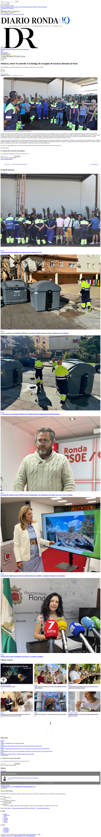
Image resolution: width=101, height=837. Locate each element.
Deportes (29, 6)
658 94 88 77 (33, 808)
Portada (2, 6)
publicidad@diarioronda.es (43, 808)
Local (5, 816)
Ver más (2, 740)
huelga (7, 159)
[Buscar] (2, 51)
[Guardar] (2, 54)
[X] (6, 54)
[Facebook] (9, 54)
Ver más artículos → (50, 782)
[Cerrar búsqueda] (17, 2)
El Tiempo (38, 6)
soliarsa (11, 159)
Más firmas (3, 771)
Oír (18, 11)
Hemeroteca (44, 6)
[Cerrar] (8, 4)
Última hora (7, 6)
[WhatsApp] (4, 54)
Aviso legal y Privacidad (30, 834)
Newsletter (11, 8)
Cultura (5, 820)
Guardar (14, 11)
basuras (2, 159)
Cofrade (34, 6)
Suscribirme (17, 156)
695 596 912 (8, 808)
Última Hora (6, 815)
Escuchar (23, 56)
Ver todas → (3, 663)
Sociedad (6, 819)
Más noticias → (4, 173)
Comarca (15, 6)
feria (5, 159)
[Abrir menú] (2, 48)
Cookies (39, 834)
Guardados (4, 8)
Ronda (11, 6)
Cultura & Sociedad (22, 6)
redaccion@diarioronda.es (18, 808)
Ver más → (97, 719)
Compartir (17, 56)
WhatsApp (4, 11)
